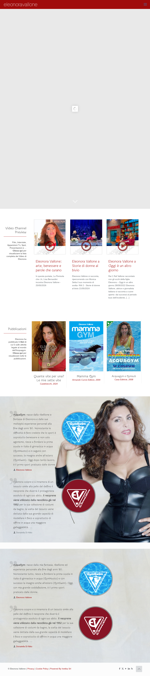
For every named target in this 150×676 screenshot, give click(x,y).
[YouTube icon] (126, 668)
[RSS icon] (132, 668)
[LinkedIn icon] (129, 668)
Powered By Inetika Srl (60, 669)
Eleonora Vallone (24, 470)
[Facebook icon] (120, 668)
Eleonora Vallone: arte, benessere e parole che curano (49, 266)
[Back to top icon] (139, 669)
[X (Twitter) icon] (123, 668)
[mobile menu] (145, 4)
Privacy (30, 669)
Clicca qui (18, 250)
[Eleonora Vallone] (21, 4)
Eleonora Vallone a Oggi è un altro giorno (122, 266)
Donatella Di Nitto (24, 646)
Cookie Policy (42, 669)
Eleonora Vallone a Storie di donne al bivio (85, 266)
